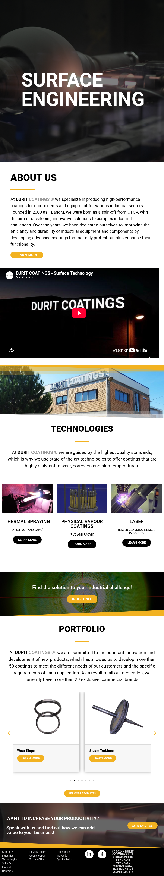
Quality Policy (65, 859)
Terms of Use (36, 859)
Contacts (7, 871)
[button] (9, 733)
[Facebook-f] (102, 854)
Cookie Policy (37, 855)
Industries (7, 855)
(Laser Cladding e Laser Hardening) (136, 531)
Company (7, 851)
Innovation (8, 867)
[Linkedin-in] (89, 854)
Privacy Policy (37, 851)
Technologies (9, 859)
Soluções (7, 863)
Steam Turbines (101, 751)
